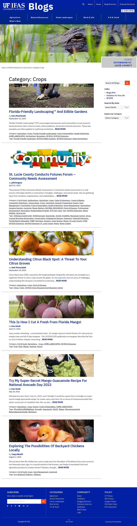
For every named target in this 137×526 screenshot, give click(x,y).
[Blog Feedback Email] (23, 506)
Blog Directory (110, 4)
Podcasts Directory (84, 504)
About (90, 4)
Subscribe (129, 11)
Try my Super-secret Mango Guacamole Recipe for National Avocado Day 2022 (48, 382)
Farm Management (40, 472)
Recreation (40, 136)
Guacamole (47, 409)
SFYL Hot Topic (56, 211)
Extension (68, 218)
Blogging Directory (84, 501)
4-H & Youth (22, 200)
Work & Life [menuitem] (88, 17)
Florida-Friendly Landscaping (44, 134)
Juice (20, 346)
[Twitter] (11, 506)
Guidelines (81, 507)
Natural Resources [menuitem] (39, 17)
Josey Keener (57, 221)
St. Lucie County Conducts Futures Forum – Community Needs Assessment (42, 176)
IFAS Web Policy (111, 504)
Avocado (38, 409)
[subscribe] (43, 501)
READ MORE (60, 129)
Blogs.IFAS (110, 93)
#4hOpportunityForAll (23, 216)
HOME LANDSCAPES (17, 136)
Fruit (16, 346)
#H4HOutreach (39, 216)
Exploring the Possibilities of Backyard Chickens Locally (46, 448)
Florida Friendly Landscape (25, 139)
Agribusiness (33, 200)
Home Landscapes (57, 501)
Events (76, 203)
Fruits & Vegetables (65, 134)
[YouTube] (19, 506)
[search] (127, 83)
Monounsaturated (72, 409)
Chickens (37, 475)
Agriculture (21, 134)
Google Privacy (110, 501)
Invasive (47, 221)
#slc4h (58, 216)
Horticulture (31, 136)
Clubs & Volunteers (62, 200)
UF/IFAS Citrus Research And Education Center (44, 288)
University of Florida (111, 522)
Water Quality (65, 224)
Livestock (27, 208)
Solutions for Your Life (115, 95)
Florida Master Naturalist (19, 221)
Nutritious (32, 412)
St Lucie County (75, 221)
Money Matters (38, 208)
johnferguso (16, 182)
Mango (26, 346)
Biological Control (77, 216)
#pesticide (50, 216)
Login (79, 512)
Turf (64, 211)
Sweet (39, 346)
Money (66, 221)
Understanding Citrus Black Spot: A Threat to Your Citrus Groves (48, 261)
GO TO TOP (69, 522)
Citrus (88, 216)
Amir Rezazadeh (18, 267)
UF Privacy (109, 496)
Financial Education (80, 218)
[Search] (83, 4)
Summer (33, 346)
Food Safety (25, 206)
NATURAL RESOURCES (54, 208)
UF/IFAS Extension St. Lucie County (19, 68)
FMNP (32, 221)
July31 (55, 409)
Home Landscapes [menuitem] (64, 17)
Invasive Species (16, 208)
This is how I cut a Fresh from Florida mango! (45, 322)
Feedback (81, 499)
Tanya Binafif (17, 454)
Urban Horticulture (80, 139)
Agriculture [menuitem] (15, 17)
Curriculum (50, 203)
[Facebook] (7, 506)
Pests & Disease (70, 208)
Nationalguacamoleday (18, 412)
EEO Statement (111, 507)
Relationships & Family (40, 211)
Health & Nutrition (81, 134)
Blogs (40, 6)
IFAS (119, 522)
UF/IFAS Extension (61, 136)
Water (85, 211)
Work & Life (21, 213)
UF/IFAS (49, 136)
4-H (15, 475)
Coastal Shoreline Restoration (21, 218)
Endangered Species (54, 218)
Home (98, 4)
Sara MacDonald (18, 116)
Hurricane (39, 221)
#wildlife (66, 216)
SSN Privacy (109, 499)
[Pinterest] (15, 506)
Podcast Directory (127, 4)
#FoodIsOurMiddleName (24, 409)
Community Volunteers (18, 203)
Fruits (21, 288)
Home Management (72, 206)
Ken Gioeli (15, 326)
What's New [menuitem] (15, 21)
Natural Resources (57, 499)
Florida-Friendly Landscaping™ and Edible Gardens (48, 111)
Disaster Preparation (63, 203)
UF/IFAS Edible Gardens (46, 139)
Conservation (33, 203)
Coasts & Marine (77, 200)
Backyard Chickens (25, 475)
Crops (29, 134)
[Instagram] (27, 506)
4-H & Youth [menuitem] (113, 17)
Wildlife (12, 213)
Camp (51, 200)
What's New (81, 510)
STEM (85, 221)
